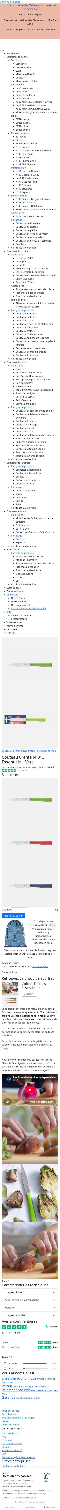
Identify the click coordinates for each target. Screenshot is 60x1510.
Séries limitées (19, 195)
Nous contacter (10, 1433)
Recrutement (9, 1414)
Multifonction (18, 167)
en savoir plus (31, 8)
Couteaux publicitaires (14, 1466)
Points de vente (10, 1424)
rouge (5, 1048)
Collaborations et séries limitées (28, 608)
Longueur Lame (13, 1292)
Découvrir (29, 993)
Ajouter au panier (13, 915)
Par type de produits (22, 310)
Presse (5, 1421)
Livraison (7, 1440)
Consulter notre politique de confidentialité (19, 1498)
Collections (17, 254)
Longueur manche (15, 1315)
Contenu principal (10, 1)
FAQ (4, 1436)
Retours (6, 1447)
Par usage (16, 219)
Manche (9, 1307)
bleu (46, 1044)
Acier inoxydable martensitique (22, 1300)
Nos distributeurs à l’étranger (18, 1417)
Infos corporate (10, 1410)
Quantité (7, 909)
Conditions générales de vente (18, 1457)
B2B (8, 612)
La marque (12, 594)
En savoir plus (40, 966)
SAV (4, 1453)
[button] (56, 40)
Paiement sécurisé (12, 1450)
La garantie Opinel (12, 1443)
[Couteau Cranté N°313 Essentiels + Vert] (30, 1134)
